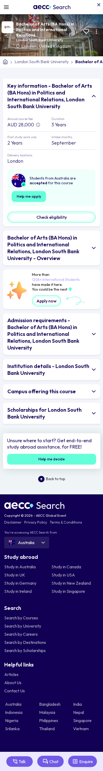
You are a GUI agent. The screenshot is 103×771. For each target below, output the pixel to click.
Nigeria (12, 720)
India (78, 704)
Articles (11, 674)
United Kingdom (55, 46)
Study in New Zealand (71, 583)
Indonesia (14, 712)
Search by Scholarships (25, 650)
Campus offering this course (41, 391)
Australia (13, 704)
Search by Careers (21, 634)
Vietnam (81, 728)
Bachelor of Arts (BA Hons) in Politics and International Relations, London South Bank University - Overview (43, 247)
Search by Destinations (25, 642)
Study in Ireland (18, 591)
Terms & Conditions (66, 522)
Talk (22, 761)
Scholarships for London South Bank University (44, 413)
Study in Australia (20, 566)
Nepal (79, 712)
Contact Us (14, 690)
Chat (53, 761)
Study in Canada (66, 566)
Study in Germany (20, 583)
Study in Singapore (68, 591)
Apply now (46, 301)
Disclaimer (13, 522)
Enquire (86, 761)
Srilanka (12, 728)
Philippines (49, 720)
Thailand (47, 728)
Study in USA (63, 575)
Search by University (22, 626)
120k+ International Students (56, 279)
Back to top (55, 478)
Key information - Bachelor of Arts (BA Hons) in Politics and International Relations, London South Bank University (49, 96)
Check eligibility (51, 217)
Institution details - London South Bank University (48, 369)
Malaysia (47, 712)
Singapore (82, 720)
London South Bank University (39, 40)
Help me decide (51, 459)
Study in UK (14, 575)
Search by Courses (21, 617)
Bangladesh (50, 704)
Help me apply (29, 196)
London (29, 46)
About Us (12, 682)
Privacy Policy (35, 522)
